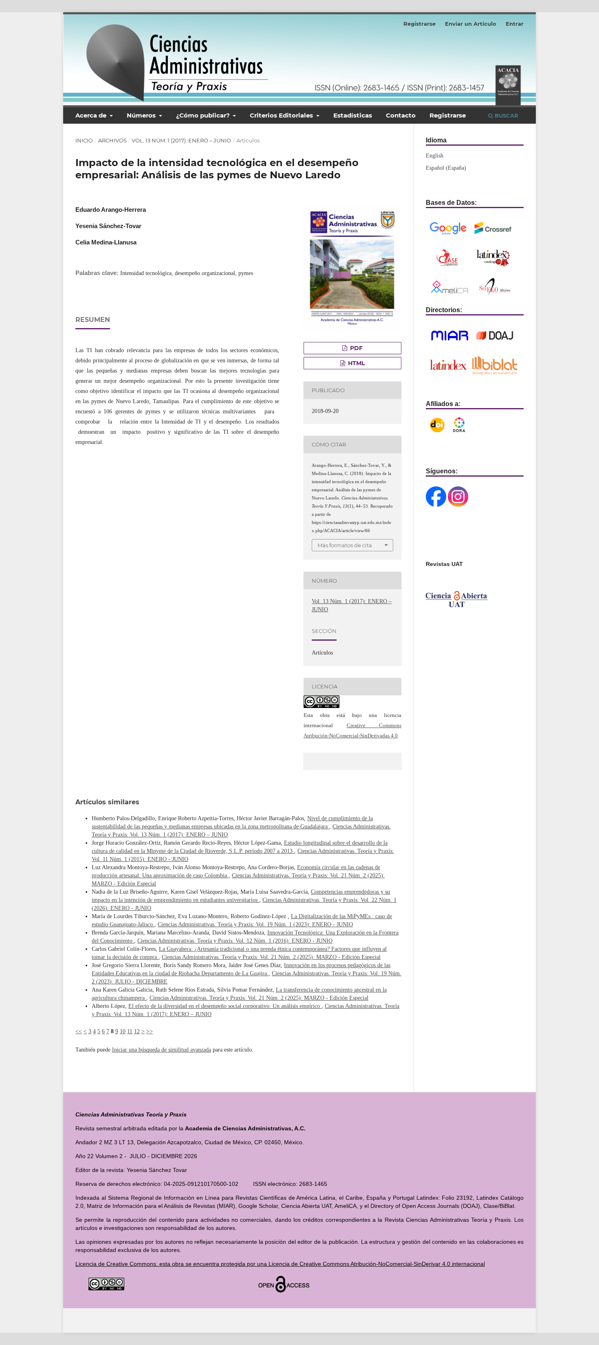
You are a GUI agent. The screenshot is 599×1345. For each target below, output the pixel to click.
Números (142, 115)
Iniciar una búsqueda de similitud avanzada (161, 1050)
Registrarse (447, 115)
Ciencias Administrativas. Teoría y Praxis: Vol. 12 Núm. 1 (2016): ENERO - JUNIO (235, 941)
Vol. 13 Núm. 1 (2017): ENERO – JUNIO (181, 140)
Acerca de (91, 115)
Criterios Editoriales (282, 115)
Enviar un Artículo (470, 23)
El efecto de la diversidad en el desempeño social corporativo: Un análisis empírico (225, 1006)
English (434, 156)
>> (149, 1031)
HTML (355, 363)
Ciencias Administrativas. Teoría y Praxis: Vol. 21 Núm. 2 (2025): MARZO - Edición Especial (271, 957)
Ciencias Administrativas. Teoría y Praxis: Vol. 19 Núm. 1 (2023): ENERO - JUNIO (255, 924)
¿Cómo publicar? (203, 115)
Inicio (84, 140)
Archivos (112, 140)
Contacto (401, 115)
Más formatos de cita (344, 545)
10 (123, 1031)
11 (129, 1031)
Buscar (505, 115)
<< (78, 1031)
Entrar (515, 23)
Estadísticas (352, 115)
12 (137, 1031)
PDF (355, 348)
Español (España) (446, 168)
